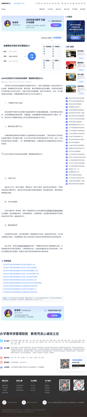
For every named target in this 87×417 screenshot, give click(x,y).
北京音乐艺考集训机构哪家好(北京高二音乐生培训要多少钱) (21, 274)
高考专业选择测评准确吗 (75, 175)
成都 (51, 340)
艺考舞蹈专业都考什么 (74, 107)
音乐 (12, 357)
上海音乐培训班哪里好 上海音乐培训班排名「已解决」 (77, 181)
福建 (20, 340)
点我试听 (76, 38)
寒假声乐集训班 (15, 352)
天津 (15, 342)
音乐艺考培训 (24, 246)
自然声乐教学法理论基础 (75, 122)
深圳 (27, 340)
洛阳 (15, 344)
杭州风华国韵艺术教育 (75, 342)
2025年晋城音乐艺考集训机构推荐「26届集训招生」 (77, 131)
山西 (37, 340)
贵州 (27, 342)
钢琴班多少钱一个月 (74, 169)
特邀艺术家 (19, 388)
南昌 (62, 340)
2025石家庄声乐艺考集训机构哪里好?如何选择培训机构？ (77, 154)
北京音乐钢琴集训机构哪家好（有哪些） (76, 110)
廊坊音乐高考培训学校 (57, 349)
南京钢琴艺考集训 (28, 351)
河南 (56, 342)
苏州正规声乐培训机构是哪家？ (77, 116)
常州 (12, 344)
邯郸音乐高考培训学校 (65, 347)
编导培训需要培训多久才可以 (76, 124)
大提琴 (35, 357)
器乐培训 (40, 352)
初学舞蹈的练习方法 (74, 172)
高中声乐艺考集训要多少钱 (76, 136)
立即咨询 (54, 315)
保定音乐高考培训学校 (17, 349)
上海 (72, 340)
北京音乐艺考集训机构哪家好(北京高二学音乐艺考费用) (19, 268)
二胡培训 (34, 352)
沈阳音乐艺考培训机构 (55, 211)
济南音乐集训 (80, 351)
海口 (33, 342)
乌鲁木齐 (41, 342)
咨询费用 (56, 25)
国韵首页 (42, 9)
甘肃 (30, 342)
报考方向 (33, 390)
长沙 (12, 342)
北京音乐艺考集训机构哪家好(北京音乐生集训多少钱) (19, 264)
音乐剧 (23, 357)
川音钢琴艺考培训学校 (17, 351)
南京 (23, 340)
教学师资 (47, 388)
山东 (63, 342)
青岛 (83, 342)
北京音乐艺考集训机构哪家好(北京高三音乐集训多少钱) (19, 280)
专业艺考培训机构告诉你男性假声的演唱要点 (77, 140)
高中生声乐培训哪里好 (74, 151)
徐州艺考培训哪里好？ (74, 142)
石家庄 (80, 340)
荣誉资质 (47, 390)
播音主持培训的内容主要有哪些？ (76, 184)
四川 (60, 342)
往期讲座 (47, 392)
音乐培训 (46, 352)
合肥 (34, 340)
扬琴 (43, 357)
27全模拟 (4, 390)
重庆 (44, 340)
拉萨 (49, 342)
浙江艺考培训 (14, 340)
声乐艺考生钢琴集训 (25, 352)
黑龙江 (55, 340)
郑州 (84, 340)
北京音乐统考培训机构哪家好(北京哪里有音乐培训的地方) (20, 292)
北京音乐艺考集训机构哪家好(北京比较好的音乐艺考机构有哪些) (22, 283)
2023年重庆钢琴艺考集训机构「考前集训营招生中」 (76, 160)
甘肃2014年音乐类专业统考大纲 (77, 157)
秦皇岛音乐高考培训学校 (51, 347)
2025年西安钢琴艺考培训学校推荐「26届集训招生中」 (77, 128)
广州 (30, 340)
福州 (66, 342)
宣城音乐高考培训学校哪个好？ (77, 148)
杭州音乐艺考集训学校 (25, 347)
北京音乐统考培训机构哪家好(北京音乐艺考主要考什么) (19, 289)
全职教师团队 (19, 385)
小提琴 (31, 357)
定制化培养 (5, 392)
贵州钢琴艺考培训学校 (79, 349)
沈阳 (40, 340)
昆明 (65, 340)
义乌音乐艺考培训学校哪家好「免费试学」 (76, 145)
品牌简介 (47, 385)
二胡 (27, 357)
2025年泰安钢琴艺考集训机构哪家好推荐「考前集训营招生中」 (77, 166)
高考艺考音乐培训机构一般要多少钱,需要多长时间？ (77, 113)
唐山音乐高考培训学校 (38, 347)
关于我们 (50, 9)
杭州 (53, 342)
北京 (76, 340)
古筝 (39, 357)
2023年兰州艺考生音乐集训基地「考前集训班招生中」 (77, 119)
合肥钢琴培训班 (68, 349)
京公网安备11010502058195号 (24, 412)
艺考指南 (74, 9)
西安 (69, 340)
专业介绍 (33, 385)
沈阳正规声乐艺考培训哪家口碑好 (43, 351)
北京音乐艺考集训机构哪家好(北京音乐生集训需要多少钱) (20, 271)
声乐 (15, 357)
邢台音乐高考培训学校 (78, 347)
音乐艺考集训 (14, 347)
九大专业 (33, 388)
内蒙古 (19, 342)
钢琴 (19, 357)
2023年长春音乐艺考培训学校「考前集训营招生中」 (76, 134)
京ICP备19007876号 (8, 412)
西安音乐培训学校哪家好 (75, 104)
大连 (19, 344)
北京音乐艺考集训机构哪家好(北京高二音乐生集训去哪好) (20, 277)
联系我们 (83, 9)
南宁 (23, 342)
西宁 (37, 342)
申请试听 (81, 58)
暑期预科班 (5, 385)
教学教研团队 (19, 390)
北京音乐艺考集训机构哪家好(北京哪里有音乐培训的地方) (20, 286)
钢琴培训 (51, 352)
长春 (59, 340)
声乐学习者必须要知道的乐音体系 (77, 101)
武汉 (47, 340)
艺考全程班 (5, 388)
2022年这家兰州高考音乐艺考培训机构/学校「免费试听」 (77, 178)
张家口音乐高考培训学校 (30, 349)
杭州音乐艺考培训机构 (59, 351)
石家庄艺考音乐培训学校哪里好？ (76, 98)
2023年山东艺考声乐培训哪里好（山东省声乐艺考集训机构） (77, 163)
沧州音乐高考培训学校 (44, 349)
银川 (46, 342)
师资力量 (66, 9)
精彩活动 (58, 9)
